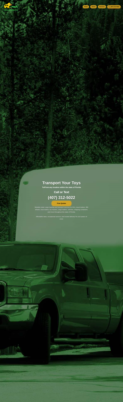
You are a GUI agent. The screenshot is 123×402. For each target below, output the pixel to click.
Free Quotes (61, 203)
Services (102, 7)
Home (86, 7)
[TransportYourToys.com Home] (11, 6)
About (93, 7)
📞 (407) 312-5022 (114, 7)
